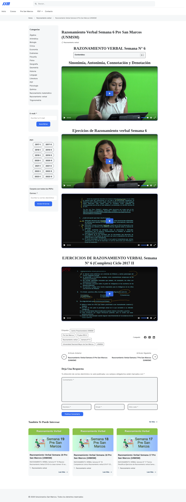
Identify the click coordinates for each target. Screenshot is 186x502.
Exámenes (34, 53)
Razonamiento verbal (43, 18)
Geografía (34, 64)
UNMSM (100, 344)
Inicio (4, 11)
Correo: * (34, 193)
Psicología (34, 86)
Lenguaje (33, 75)
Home (30, 18)
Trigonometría (35, 100)
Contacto (49, 11)
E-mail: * (33, 113)
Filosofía (33, 57)
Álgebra (33, 35)
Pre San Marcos (26, 11)
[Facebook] (145, 337)
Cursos (13, 11)
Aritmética (34, 39)
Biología (33, 42)
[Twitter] (149, 337)
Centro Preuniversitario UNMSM (82, 331)
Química (33, 89)
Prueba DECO (82, 335)
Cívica (32, 46)
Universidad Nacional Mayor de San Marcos (78, 344)
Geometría (34, 67)
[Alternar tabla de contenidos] (140, 55)
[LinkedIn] (153, 337)
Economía (34, 49)
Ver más (152, 422)
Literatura (34, 78)
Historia (33, 71)
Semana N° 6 (85, 340)
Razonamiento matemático (41, 93)
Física (32, 60)
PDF (39, 11)
